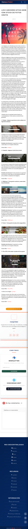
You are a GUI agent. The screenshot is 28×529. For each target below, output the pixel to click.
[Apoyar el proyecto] (10, 335)
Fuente (9, 301)
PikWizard (10, 220)
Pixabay (9, 147)
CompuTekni (18, 528)
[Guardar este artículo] (25, 522)
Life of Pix (10, 288)
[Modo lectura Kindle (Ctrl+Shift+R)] (25, 517)
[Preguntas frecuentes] (14, 335)
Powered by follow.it (14, 373)
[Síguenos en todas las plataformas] (17, 335)
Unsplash (10, 178)
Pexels (9, 248)
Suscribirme (14, 371)
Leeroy (13, 291)
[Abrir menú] (24, 2)
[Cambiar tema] (25, 513)
